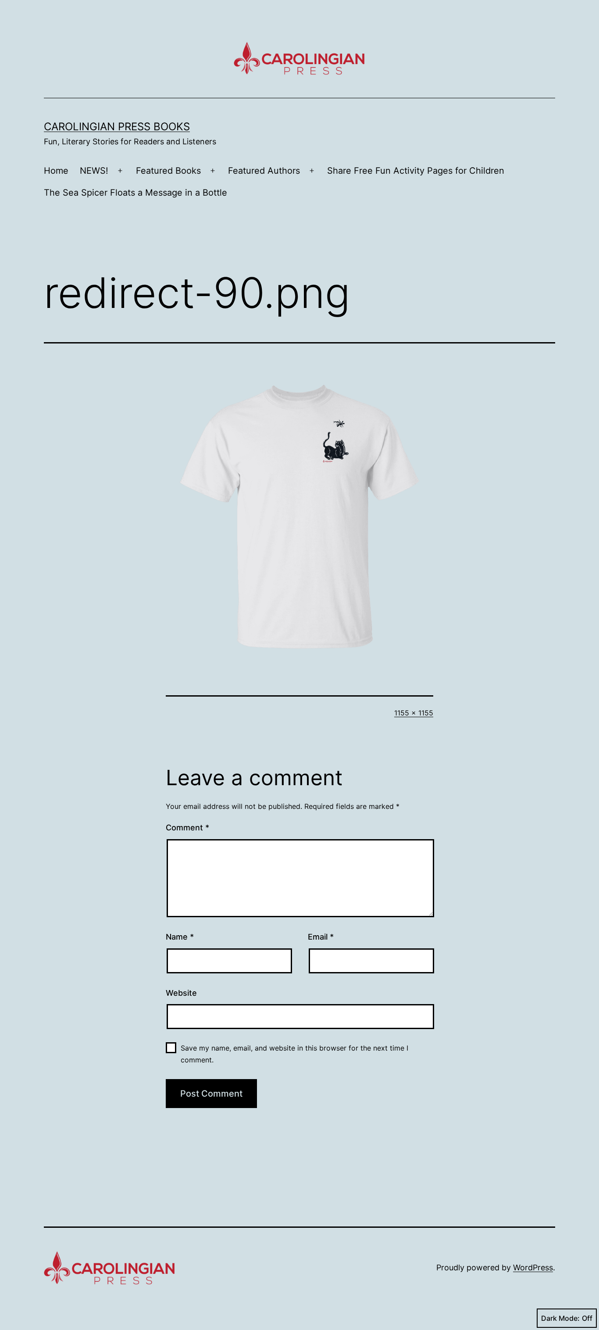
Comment (187, 827)
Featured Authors (264, 170)
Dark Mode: (560, 1318)
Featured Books (168, 170)
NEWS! (94, 170)
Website (181, 993)
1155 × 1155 (413, 712)
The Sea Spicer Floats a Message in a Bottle (135, 192)
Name (180, 936)
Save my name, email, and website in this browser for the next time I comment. (294, 1054)
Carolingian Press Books (117, 126)
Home (56, 170)
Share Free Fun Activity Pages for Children (415, 170)
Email (321, 936)
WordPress (533, 1267)
